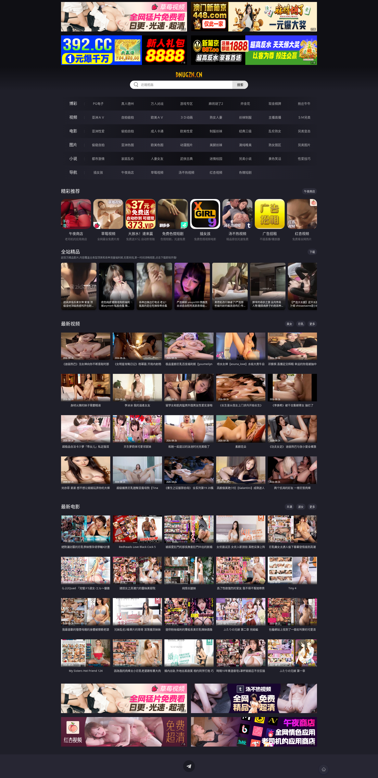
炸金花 (245, 103)
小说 (73, 158)
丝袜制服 (245, 117)
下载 (312, 252)
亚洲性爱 (98, 131)
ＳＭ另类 (304, 117)
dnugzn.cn (189, 75)
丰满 (289, 507)
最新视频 (70, 323)
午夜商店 (127, 172)
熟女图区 (275, 145)
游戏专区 (186, 103)
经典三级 (245, 131)
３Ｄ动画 (186, 117)
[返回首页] (323, 769)
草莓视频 (157, 172)
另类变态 (304, 131)
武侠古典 (186, 159)
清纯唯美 (245, 145)
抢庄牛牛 (304, 103)
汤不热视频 (186, 172)
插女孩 (98, 172)
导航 (73, 172)
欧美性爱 (186, 131)
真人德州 (127, 103)
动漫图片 (186, 145)
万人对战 (157, 103)
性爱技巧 (304, 159)
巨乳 (301, 324)
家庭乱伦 (127, 159)
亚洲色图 (127, 145)
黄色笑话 (275, 159)
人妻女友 (157, 159)
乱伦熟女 (275, 131)
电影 (73, 131)
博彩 (73, 103)
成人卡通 (157, 131)
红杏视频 (216, 172)
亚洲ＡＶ (98, 117)
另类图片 (304, 145)
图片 (73, 144)
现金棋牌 (275, 103)
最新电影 (70, 506)
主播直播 (275, 117)
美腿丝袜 (216, 145)
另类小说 (245, 159)
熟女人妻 (216, 117)
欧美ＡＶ (157, 117)
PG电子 (98, 103)
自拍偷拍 (127, 117)
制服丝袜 (216, 131)
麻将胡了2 (216, 103)
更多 (312, 324)
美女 (289, 324)
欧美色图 (157, 145)
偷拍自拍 (127, 131)
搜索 (240, 85)
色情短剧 (245, 172)
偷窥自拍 (98, 145)
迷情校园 (216, 159)
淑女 (301, 507)
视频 (73, 117)
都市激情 (98, 159)
